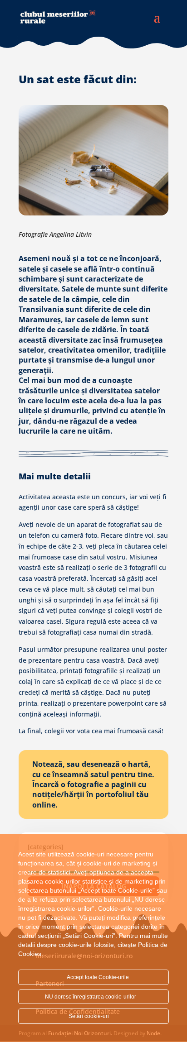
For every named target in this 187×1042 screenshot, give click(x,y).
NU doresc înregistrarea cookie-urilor (91, 997)
